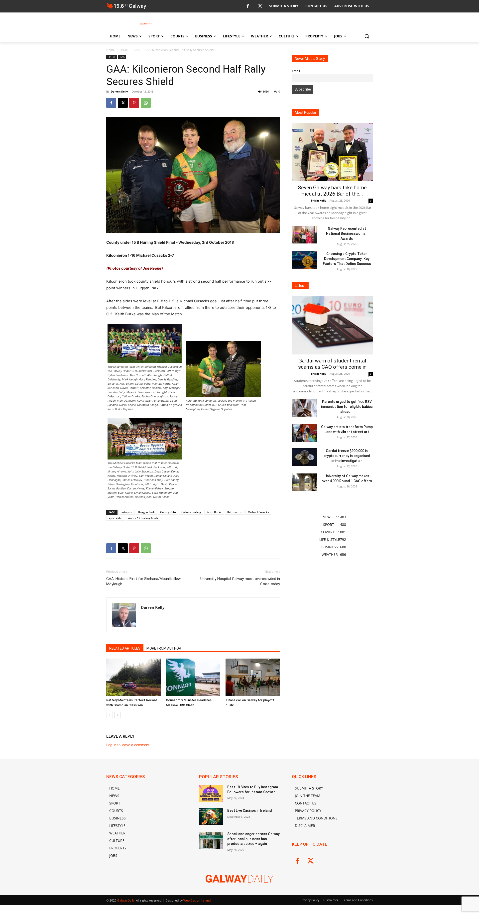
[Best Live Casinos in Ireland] (211, 816)
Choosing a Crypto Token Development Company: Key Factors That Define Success (347, 259)
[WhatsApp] (146, 103)
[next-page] (117, 715)
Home (110, 50)
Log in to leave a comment (127, 745)
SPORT (124, 50)
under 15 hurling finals (143, 518)
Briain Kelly (318, 200)
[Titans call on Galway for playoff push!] (253, 677)
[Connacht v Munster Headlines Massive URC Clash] (193, 677)
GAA (136, 50)
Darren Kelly (119, 91)
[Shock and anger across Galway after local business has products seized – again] (211, 840)
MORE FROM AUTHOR (163, 648)
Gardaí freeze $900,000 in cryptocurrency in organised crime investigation (347, 456)
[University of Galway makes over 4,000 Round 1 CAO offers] (304, 482)
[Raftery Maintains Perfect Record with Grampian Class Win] (133, 677)
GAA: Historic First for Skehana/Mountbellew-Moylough (144, 581)
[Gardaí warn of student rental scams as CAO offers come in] (332, 325)
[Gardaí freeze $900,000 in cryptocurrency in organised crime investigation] (304, 457)
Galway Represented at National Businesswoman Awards (346, 233)
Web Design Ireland (197, 900)
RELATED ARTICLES (124, 648)
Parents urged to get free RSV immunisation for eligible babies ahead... (347, 407)
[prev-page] (109, 715)
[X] (260, 6)
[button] (367, 36)
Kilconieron (234, 512)
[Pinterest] (134, 103)
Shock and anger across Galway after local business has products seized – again (253, 839)
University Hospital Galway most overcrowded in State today (240, 581)
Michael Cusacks (258, 512)
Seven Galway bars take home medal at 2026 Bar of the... (332, 191)
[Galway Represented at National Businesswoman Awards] (304, 234)
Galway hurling (191, 512)
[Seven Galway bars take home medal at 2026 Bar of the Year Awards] (332, 152)
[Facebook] (247, 6)
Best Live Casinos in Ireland (249, 810)
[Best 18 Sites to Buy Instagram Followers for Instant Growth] (211, 793)
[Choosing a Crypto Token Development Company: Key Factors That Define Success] (304, 260)
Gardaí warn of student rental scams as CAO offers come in (332, 364)
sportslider (116, 518)
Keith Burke (214, 512)
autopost (126, 512)
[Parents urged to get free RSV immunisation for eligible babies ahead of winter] (304, 408)
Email (296, 71)
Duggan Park (146, 512)
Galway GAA (168, 512)
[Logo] (146, 23)
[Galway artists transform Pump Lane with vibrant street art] (304, 433)
